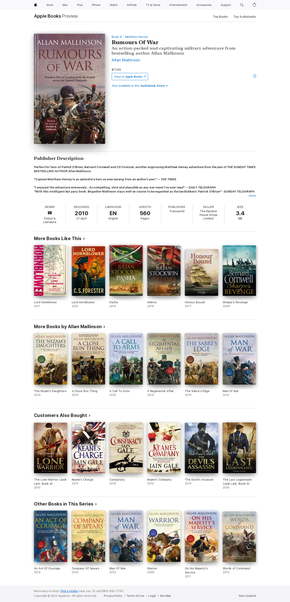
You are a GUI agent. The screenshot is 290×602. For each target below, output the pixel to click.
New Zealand (247, 595)
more (252, 195)
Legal (152, 595)
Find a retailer (69, 591)
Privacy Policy (113, 595)
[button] (241, 5)
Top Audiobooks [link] (244, 16)
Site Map (165, 595)
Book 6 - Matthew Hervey (130, 37)
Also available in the (138, 85)
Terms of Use (135, 595)
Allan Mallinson (126, 60)
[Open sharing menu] (255, 76)
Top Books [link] (220, 16)
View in (128, 76)
